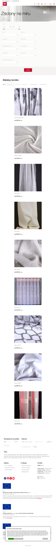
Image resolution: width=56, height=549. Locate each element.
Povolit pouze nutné (18, 538)
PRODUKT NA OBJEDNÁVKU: (8, 59)
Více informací (39, 498)
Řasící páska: (23, 52)
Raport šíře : (23, 32)
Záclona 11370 (17, 345)
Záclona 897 (17, 193)
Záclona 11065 (17, 383)
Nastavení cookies (28, 545)
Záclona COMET (18, 155)
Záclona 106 (17, 421)
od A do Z (17, 84)
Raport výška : (5, 39)
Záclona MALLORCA (18, 117)
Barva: (4, 32)
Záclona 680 (17, 269)
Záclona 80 (16, 231)
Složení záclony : (23, 39)
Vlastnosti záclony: (24, 46)
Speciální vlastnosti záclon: (7, 46)
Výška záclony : (5, 52)
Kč (34, 4)
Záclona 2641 (17, 307)
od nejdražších (43, 84)
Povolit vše (11, 538)
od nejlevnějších (33, 84)
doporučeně (9, 84)
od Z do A (24, 84)
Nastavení (45, 538)
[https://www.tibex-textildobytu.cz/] (5, 4)
